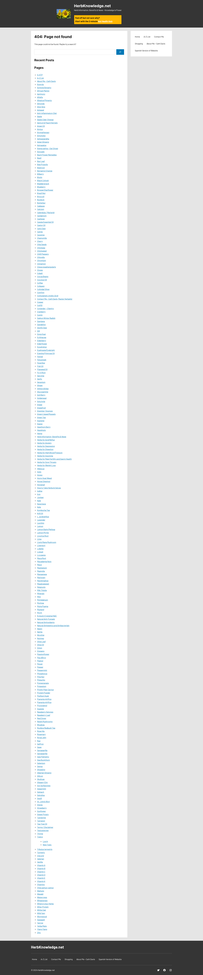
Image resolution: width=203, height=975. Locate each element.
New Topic (47, 844)
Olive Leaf (41, 641)
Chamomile (42, 238)
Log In (45, 841)
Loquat (40, 552)
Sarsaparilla (42, 750)
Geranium (41, 382)
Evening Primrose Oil (46, 353)
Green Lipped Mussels (46, 414)
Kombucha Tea (43, 510)
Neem (39, 628)
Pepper (40, 667)
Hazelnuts (41, 430)
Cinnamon (41, 264)
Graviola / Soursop (45, 411)
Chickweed (42, 251)
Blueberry (41, 187)
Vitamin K (41, 881)
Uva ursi (40, 855)
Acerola (40, 84)
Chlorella (41, 257)
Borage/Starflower (45, 190)
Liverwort (41, 545)
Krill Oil (40, 513)
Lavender (41, 520)
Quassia (40, 709)
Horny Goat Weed (44, 478)
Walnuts (40, 891)
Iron (38, 494)
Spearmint (41, 789)
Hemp (39, 433)
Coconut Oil (42, 280)
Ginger (40, 385)
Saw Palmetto (43, 756)
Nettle (39, 632)
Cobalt (40, 273)
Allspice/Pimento (44, 100)
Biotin (39, 177)
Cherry (40, 241)
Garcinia (40, 376)
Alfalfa (40, 97)
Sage (39, 747)
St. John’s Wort (43, 801)
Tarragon (41, 821)
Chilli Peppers (43, 254)
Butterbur (41, 203)
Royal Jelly (41, 737)
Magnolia (41, 571)
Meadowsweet (43, 584)
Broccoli (40, 196)
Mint (39, 596)
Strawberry (42, 808)
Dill (38, 331)
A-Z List (40, 78)
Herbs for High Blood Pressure (49, 452)
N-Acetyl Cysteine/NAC (47, 616)
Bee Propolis (42, 164)
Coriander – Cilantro (45, 308)
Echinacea (41, 337)
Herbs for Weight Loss (46, 465)
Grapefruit (41, 408)
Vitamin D (41, 875)
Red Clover (41, 718)
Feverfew (41, 363)
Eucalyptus (42, 347)
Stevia (40, 805)
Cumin (40, 315)
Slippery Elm (42, 782)
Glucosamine (42, 392)
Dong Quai (41, 334)
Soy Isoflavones (43, 785)
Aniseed (40, 110)
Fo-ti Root (41, 372)
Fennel (40, 356)
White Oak (41, 910)
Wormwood (42, 916)
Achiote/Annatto (44, 87)
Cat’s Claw (41, 228)
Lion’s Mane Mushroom (46, 542)
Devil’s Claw (42, 327)
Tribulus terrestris (44, 849)
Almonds (41, 103)
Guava (39, 424)
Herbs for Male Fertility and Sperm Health (54, 459)
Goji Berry (41, 395)
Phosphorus (42, 673)
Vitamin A (41, 865)
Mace (39, 564)
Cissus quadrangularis (46, 267)
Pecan (40, 664)
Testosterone (43, 830)
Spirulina (41, 795)
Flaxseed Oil (42, 369)
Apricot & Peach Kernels (47, 123)
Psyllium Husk (43, 696)
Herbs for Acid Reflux (46, 440)
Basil (39, 158)
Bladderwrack (43, 183)
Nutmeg (40, 638)
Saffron (40, 744)
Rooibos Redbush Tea (46, 728)
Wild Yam (41, 913)
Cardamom (42, 215)
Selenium (41, 763)
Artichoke (41, 135)
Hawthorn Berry (44, 427)
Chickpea (41, 247)
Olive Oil (40, 644)
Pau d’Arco (41, 657)
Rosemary (41, 734)
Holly (39, 472)
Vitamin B (41, 868)
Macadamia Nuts (44, 561)
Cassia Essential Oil (45, 222)
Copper (40, 302)
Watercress (42, 897)
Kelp (39, 507)
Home (137, 36)
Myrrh (39, 612)
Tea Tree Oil (42, 824)
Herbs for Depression (46, 446)
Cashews (41, 219)
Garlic (39, 379)
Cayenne (41, 235)
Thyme (40, 833)
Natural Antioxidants (46, 622)
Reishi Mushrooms (45, 721)
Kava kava (41, 504)
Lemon (40, 526)
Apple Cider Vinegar (45, 119)
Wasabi (40, 894)
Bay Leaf (41, 161)
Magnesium (42, 568)
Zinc (39, 932)
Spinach (40, 792)
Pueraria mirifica (44, 699)
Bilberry (40, 174)
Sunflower (41, 811)
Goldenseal (42, 398)
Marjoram (41, 577)
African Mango (43, 91)
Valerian (40, 859)
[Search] (120, 52)
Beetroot (41, 167)
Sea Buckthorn (43, 760)
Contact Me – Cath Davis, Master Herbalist (54, 299)
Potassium (41, 686)
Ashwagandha (43, 139)
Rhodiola (41, 725)
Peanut (40, 660)
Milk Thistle (42, 590)
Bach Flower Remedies (47, 155)
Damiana (41, 321)
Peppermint (42, 670)
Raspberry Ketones (45, 712)
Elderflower (42, 343)
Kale (39, 500)
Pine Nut (40, 677)
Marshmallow (42, 580)
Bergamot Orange (44, 171)
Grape (39, 404)
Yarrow (40, 923)
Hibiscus (40, 468)
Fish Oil (40, 366)
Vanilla (40, 862)
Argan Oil (41, 126)
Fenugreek (41, 359)
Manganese (42, 574)
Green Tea (41, 417)
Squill (39, 798)
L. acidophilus (43, 516)
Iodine (39, 491)
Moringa (40, 603)
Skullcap (41, 779)
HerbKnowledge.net (92, 6)
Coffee (40, 283)
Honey (40, 475)
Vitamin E (41, 878)
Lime (39, 539)
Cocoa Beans (42, 276)
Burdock (40, 199)
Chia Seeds (42, 244)
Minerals (40, 593)
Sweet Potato (43, 814)
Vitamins (41, 884)
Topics (40, 837)
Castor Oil (41, 225)
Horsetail (41, 484)
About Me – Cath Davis (46, 81)
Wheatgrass (42, 900)
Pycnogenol (42, 705)
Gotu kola (41, 401)
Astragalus (41, 145)
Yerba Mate (42, 926)
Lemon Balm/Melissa (46, 529)
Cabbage (41, 206)
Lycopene (41, 555)
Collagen (41, 286)
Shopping (41, 769)
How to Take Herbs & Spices (49, 488)
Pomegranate (43, 683)
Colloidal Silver (43, 289)
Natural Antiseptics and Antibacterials (53, 625)
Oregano (40, 651)
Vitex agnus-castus (45, 887)
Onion (39, 648)
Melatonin (41, 587)
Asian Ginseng (43, 142)
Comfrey (40, 292)
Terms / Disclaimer (45, 827)
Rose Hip (41, 731)
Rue (38, 741)
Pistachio (41, 680)
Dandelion (41, 324)
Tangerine (41, 817)
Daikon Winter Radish (46, 318)
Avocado (41, 151)
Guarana (40, 420)
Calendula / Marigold (45, 212)
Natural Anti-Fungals (46, 619)
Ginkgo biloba (43, 388)
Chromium (41, 260)
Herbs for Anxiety (44, 443)
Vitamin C (41, 871)
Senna (40, 766)
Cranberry (41, 311)
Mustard (40, 609)
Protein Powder (43, 693)
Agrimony (41, 94)
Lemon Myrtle (43, 532)
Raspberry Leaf (43, 715)
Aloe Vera (41, 107)
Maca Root (41, 558)
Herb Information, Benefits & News (51, 436)
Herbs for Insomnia (45, 456)
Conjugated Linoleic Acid (47, 295)
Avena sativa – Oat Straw (47, 148)
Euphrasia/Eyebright (46, 350)
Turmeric (41, 852)
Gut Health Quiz (105, 21)
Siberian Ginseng (44, 772)
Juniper (40, 497)
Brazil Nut (41, 193)
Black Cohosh (43, 180)
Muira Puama (42, 606)
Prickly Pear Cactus (45, 689)
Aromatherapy (43, 132)
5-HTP (40, 75)
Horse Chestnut (43, 481)
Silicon (40, 776)
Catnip (40, 231)
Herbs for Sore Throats (46, 462)
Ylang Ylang (42, 929)
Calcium (40, 209)
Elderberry (41, 340)
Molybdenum (42, 600)
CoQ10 (39, 305)
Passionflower (43, 654)
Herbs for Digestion (45, 449)
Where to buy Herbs (45, 903)
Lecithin (40, 523)
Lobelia (40, 548)
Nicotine (40, 635)
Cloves (40, 270)
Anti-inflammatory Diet (47, 113)
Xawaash (41, 919)
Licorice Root (43, 536)
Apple (39, 116)
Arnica (40, 129)
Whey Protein (43, 907)
